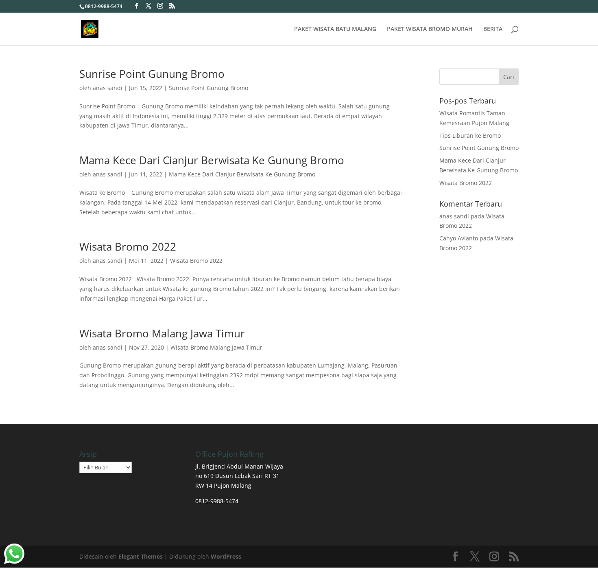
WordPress (226, 556)
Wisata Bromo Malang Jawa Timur (162, 333)
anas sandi (107, 88)
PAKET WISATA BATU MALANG (335, 29)
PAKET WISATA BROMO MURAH (430, 29)
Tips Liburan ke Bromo (470, 135)
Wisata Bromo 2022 (127, 246)
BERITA (492, 29)
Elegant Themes (140, 556)
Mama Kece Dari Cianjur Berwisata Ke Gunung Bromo (211, 160)
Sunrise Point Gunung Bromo (152, 73)
